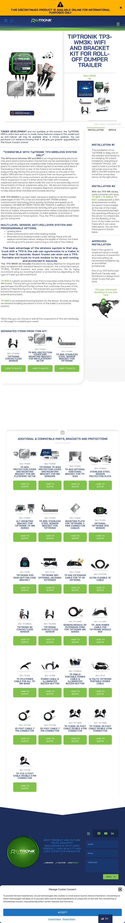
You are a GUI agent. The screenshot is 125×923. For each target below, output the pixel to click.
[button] (120, 889)
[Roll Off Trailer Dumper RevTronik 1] (102, 109)
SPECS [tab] (112, 130)
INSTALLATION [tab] (96, 130)
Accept (62, 912)
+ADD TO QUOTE (13, 368)
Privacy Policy (68, 919)
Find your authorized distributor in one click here (105, 292)
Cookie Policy (54, 919)
